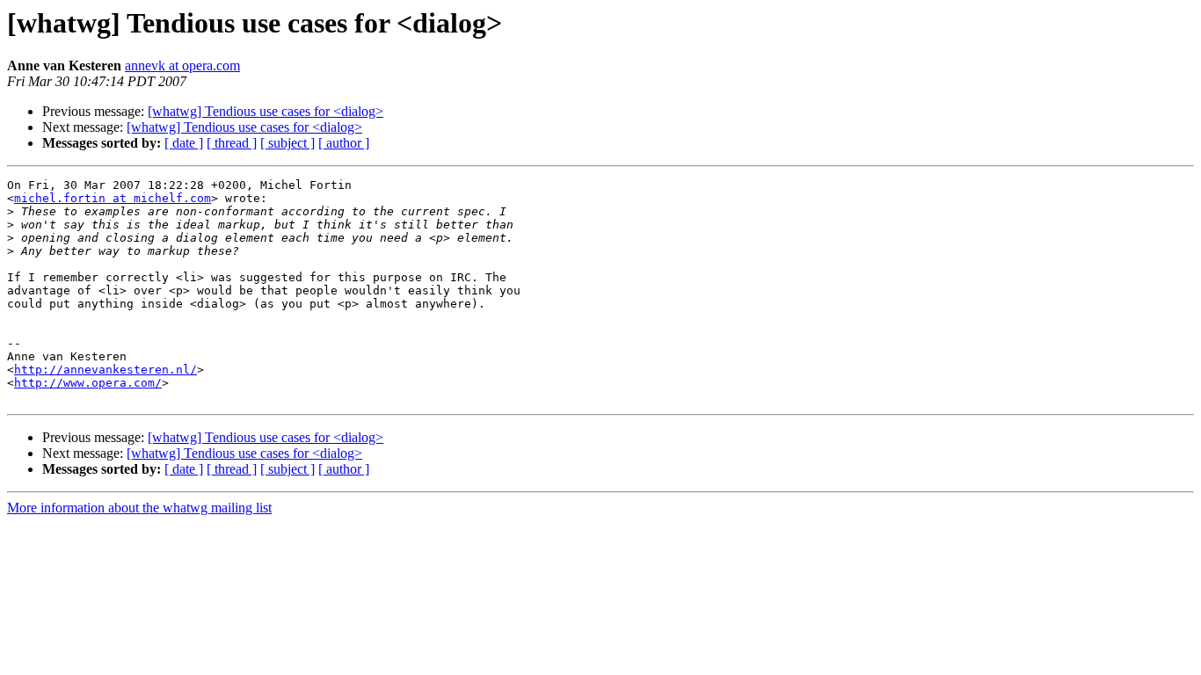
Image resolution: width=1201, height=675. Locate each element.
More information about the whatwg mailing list (139, 507)
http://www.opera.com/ (88, 382)
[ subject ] (287, 142)
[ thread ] (232, 142)
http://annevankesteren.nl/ (105, 369)
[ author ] (343, 142)
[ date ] (183, 142)
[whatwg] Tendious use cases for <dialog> (265, 111)
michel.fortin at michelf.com (112, 198)
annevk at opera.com (182, 65)
